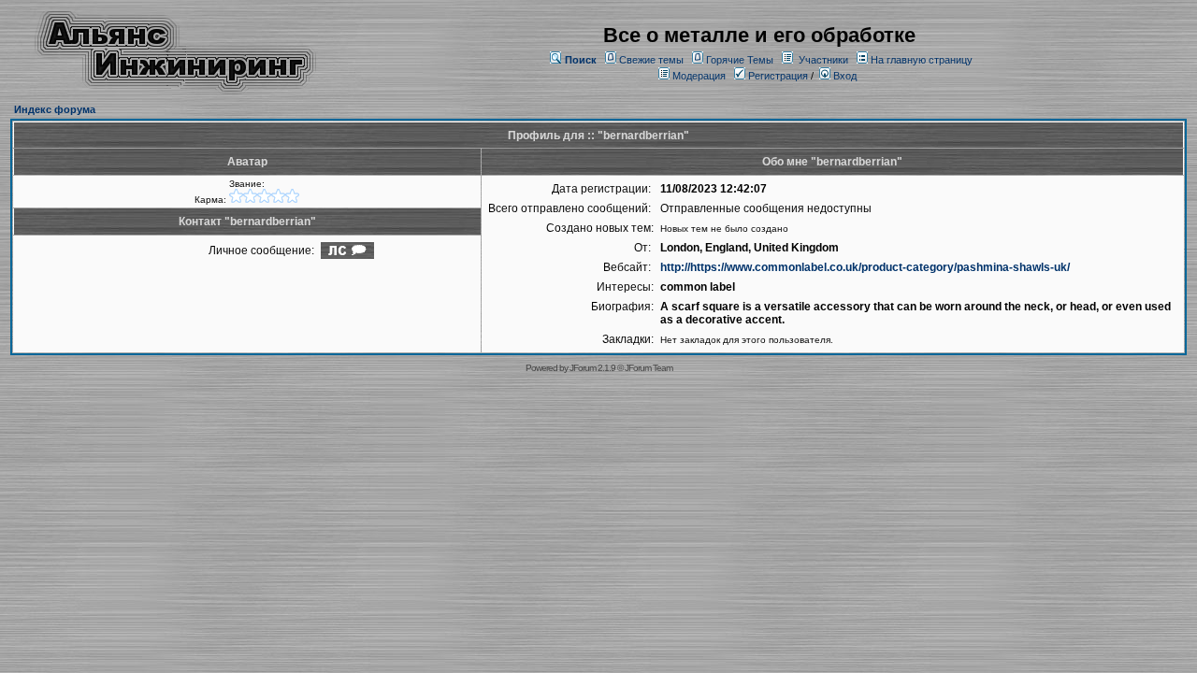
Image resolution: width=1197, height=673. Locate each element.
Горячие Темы (739, 59)
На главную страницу (922, 59)
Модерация (699, 75)
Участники (823, 59)
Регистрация (776, 75)
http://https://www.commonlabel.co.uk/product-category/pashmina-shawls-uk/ (865, 267)
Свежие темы (651, 59)
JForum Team (648, 368)
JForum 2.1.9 (592, 368)
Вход (843, 75)
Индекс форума (54, 109)
